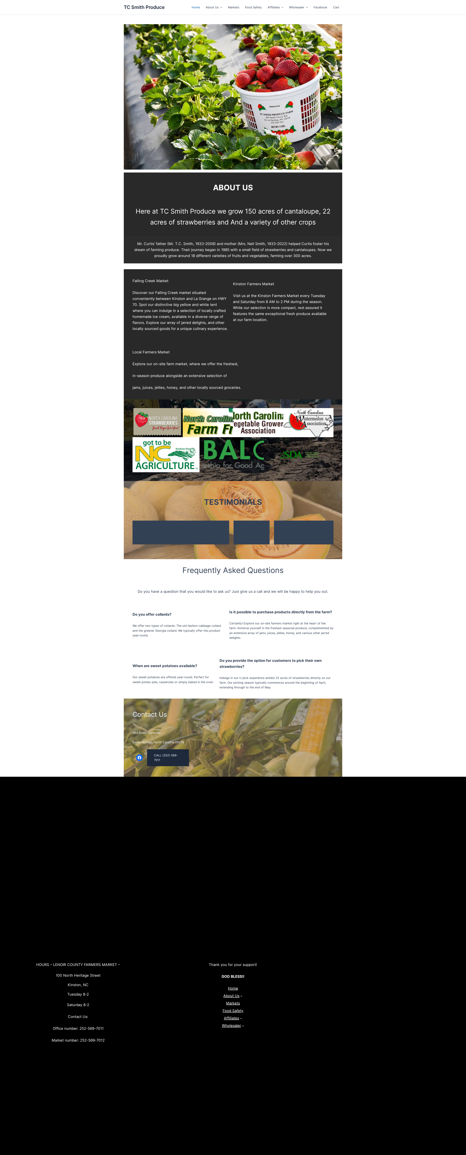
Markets (233, 7)
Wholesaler (296, 7)
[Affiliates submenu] (241, 1018)
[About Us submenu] (241, 996)
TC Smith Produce (144, 7)
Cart (336, 7)
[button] (220, 7)
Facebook (320, 7)
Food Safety (253, 7)
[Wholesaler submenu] (243, 1026)
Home (196, 7)
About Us (212, 7)
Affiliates (274, 7)
